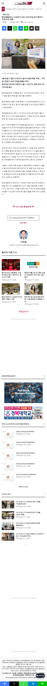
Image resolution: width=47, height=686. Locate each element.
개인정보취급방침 (18, 675)
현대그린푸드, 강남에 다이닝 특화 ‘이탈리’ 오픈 (12, 298)
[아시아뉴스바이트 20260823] (8, 477)
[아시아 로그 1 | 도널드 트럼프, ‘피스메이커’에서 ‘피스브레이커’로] (8, 537)
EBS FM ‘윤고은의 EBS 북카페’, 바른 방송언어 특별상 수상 (34, 299)
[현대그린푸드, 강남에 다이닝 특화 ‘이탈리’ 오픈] (12, 289)
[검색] (44, 4)
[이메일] (31, 28)
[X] (9, 28)
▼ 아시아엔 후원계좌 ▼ (23, 207)
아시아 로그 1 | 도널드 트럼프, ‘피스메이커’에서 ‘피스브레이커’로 (30, 535)
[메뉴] (3, 4)
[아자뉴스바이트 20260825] (8, 456)
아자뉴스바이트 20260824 (25, 464)
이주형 (4, 22)
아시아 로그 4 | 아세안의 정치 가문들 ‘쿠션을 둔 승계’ (28, 503)
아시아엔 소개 (6, 673)
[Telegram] (20, 28)
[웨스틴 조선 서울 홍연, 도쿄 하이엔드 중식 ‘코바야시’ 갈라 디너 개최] (12, 264)
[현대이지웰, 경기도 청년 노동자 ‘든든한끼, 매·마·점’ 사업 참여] (34, 264)
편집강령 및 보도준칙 (30, 673)
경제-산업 (6, 14)
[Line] (26, 28)
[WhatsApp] (15, 28)
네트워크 (20, 673)
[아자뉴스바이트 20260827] (8, 434)
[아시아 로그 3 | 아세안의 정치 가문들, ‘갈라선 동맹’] (8, 515)
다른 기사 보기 (23, 487)
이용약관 (41, 673)
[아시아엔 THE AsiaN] (23, 3)
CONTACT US (29, 675)
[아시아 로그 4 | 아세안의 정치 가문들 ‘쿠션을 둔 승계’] (8, 505)
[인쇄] (37, 28)
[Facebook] (4, 28)
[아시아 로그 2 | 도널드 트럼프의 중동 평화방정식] (8, 526)
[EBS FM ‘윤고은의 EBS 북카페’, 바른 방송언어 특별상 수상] (34, 289)
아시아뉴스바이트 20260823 (26, 474)
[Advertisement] (23, 344)
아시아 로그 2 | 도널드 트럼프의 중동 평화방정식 (28, 524)
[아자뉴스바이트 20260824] (8, 467)
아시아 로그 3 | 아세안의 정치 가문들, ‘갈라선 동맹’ (28, 513)
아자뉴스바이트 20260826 (25, 442)
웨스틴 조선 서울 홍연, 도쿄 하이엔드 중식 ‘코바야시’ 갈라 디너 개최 (11, 275)
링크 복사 (23, 223)
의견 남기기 (23, 311)
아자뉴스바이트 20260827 (25, 431)
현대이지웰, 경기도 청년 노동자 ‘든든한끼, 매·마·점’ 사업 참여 (34, 275)
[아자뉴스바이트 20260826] (8, 445)
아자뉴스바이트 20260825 (25, 453)
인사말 (14, 673)
